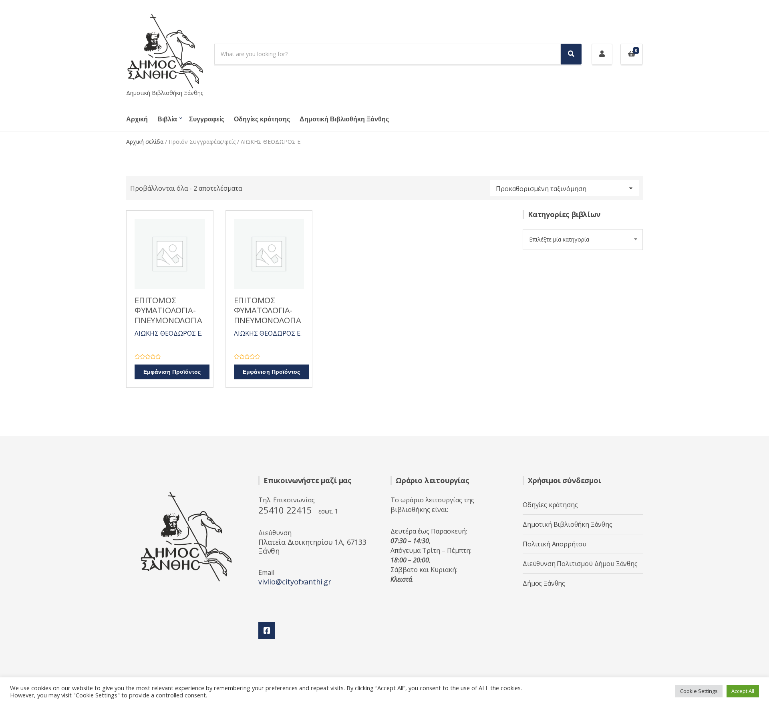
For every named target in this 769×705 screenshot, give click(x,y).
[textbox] (582, 240)
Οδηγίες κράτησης (262, 119)
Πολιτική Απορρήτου (554, 544)
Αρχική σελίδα (144, 141)
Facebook (266, 630)
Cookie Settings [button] (699, 691)
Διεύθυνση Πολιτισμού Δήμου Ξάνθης (580, 563)
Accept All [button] (742, 691)
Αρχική (137, 119)
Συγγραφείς (206, 119)
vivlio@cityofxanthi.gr (294, 581)
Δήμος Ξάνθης (544, 583)
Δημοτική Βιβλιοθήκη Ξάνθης (344, 119)
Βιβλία (167, 119)
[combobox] (583, 239)
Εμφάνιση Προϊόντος (172, 372)
